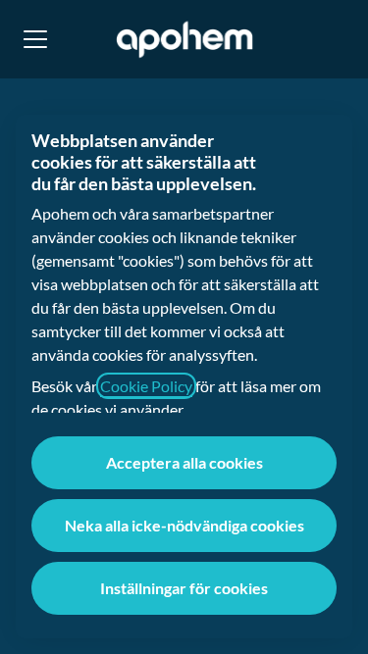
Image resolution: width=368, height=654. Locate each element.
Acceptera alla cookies (184, 462)
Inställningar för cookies (184, 588)
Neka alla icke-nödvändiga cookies (184, 525)
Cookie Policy (146, 386)
